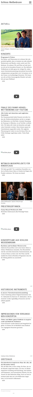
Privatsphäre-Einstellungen (6, 390)
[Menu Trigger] (30, 2)
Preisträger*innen (10, 206)
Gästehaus (6, 359)
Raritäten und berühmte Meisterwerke (13, 246)
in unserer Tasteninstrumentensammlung (14, 292)
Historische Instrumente (14, 289)
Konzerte (6, 54)
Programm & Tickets (8, 57)
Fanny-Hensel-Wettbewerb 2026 (11, 209)
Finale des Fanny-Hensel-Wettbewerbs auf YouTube (14, 108)
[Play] (16, 96)
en (13, 393)
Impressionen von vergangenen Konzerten (15, 315)
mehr (3, 81)
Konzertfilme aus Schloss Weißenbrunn (14, 241)
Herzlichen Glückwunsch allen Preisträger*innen (14, 211)
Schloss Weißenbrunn (11, 2)
